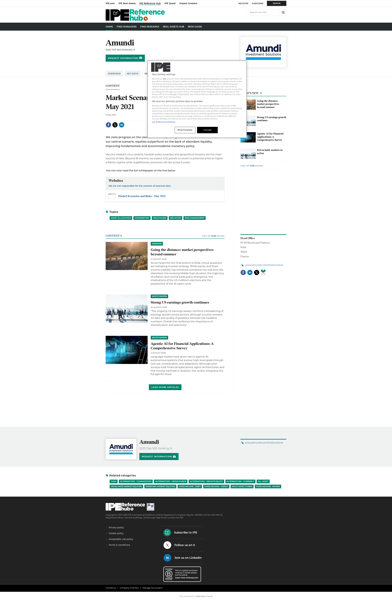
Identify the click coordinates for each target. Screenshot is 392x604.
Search (283, 12)
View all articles (251, 165)
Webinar (157, 243)
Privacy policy (116, 527)
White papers (159, 296)
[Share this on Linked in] (121, 125)
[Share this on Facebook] (108, 125)
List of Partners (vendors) (163, 122)
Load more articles (165, 387)
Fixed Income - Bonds (268, 486)
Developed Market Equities (126, 486)
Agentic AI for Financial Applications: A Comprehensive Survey (270, 137)
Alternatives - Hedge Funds (170, 481)
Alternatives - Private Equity (206, 481)
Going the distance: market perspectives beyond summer (268, 104)
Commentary (142, 218)
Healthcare (159, 218)
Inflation (175, 218)
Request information (123, 58)
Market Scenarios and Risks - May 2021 (142, 196)
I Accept (207, 130)
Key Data (132, 73)
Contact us (111, 588)
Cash (113, 481)
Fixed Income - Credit (216, 486)
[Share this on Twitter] (115, 125)
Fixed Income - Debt (190, 486)
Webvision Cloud (204, 596)
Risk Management (194, 218)
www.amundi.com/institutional (264, 265)
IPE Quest (170, 3)
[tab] (263, 94)
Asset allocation (121, 218)
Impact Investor (188, 3)
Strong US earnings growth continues (180, 302)
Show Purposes (184, 130)
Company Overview (129, 588)
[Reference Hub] (135, 20)
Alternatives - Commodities (135, 481)
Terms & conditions (119, 545)
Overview (114, 73)
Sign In (276, 3)
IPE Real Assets (127, 3)
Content (113, 86)
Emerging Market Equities (160, 486)
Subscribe (257, 3)
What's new (249, 93)
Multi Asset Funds (242, 486)
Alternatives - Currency (240, 481)
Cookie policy (116, 533)
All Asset (263, 481)
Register (243, 3)
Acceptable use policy (121, 539)
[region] (197, 99)
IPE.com (110, 3)
